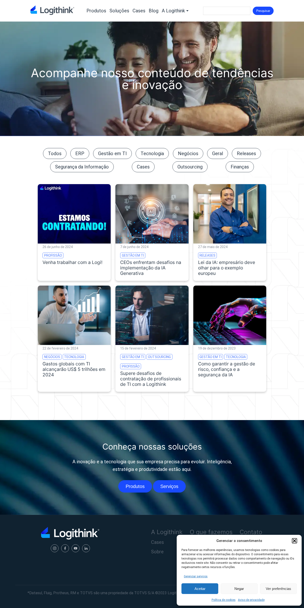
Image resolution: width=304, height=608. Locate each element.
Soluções (119, 11)
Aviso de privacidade (251, 600)
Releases (246, 153)
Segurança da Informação (82, 167)
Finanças (240, 167)
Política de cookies (224, 600)
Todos (55, 153)
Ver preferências (278, 589)
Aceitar (200, 589)
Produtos (96, 11)
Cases (139, 11)
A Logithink (173, 11)
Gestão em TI (112, 153)
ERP (79, 153)
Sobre (157, 552)
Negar (239, 589)
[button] (294, 540)
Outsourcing (190, 167)
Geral (217, 153)
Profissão (53, 255)
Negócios (188, 153)
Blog (153, 11)
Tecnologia (152, 153)
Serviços (169, 486)
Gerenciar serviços (196, 576)
